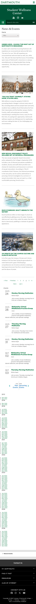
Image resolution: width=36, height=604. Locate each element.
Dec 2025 (4, 527)
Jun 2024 (4, 500)
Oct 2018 (4, 412)
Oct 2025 (4, 524)
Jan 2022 (4, 458)
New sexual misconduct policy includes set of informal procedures (18, 154)
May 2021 (4, 444)
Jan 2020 (4, 431)
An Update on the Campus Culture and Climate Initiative (18, 254)
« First (6, 280)
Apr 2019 (4, 422)
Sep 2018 (4, 411)
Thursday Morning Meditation (19, 325)
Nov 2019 (4, 427)
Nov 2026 (4, 544)
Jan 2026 (4, 531)
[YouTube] (13, 18)
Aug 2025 (4, 521)
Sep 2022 (4, 468)
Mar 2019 (4, 420)
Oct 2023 (4, 487)
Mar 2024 (4, 496)
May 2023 (4, 481)
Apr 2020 (4, 435)
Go (34, 22)
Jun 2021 (4, 445)
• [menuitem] (13, 600)
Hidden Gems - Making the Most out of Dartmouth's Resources (18, 45)
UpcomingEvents (23, 385)
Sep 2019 (4, 424)
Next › (15, 284)
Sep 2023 (4, 486)
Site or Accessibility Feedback (17, 601)
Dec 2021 (4, 453)
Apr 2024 (4, 497)
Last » (21, 284)
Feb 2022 (4, 459)
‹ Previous (12, 280)
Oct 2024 (4, 505)
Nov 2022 (4, 471)
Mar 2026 (4, 534)
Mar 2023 (4, 478)
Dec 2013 (4, 399)
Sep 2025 (4, 523)
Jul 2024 (4, 501)
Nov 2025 (4, 525)
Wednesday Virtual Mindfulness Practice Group (22, 307)
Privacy (10, 600)
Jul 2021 (4, 447)
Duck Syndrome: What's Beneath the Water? (17, 211)
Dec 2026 (4, 546)
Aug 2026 (4, 540)
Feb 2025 (4, 514)
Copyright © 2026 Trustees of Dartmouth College (17, 598)
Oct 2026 (4, 543)
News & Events (8, 553)
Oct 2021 (4, 451)
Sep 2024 (4, 504)
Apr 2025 (4, 516)
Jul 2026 (4, 539)
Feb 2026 (4, 533)
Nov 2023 (4, 489)
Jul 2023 (4, 483)
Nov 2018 (4, 413)
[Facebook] (12, 593)
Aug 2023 (4, 485)
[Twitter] (20, 593)
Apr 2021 (4, 443)
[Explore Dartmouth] (34, 2)
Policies (17, 600)
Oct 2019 (4, 426)
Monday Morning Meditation (22, 293)
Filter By (4, 32)
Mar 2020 (4, 434)
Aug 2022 (4, 467)
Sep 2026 (4, 542)
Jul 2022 (4, 466)
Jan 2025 (4, 512)
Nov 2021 (4, 452)
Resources (6, 578)
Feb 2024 (4, 494)
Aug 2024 (4, 502)
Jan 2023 (4, 475)
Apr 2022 (4, 462)
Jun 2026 (4, 538)
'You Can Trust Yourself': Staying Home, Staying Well (16, 97)
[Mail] (22, 18)
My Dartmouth (8, 569)
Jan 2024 (4, 493)
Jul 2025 (4, 520)
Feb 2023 (4, 477)
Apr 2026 (4, 535)
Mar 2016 (4, 403)
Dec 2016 (4, 405)
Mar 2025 (4, 515)
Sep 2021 (4, 449)
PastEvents (15, 385)
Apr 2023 (4, 479)
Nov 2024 (4, 506)
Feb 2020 (4, 433)
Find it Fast (7, 574)
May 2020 (5, 437)
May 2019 (4, 423)
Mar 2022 (4, 460)
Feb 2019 (4, 419)
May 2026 (5, 536)
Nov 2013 (4, 397)
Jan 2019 (4, 418)
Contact (23, 600)
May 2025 (4, 517)
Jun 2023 (4, 482)
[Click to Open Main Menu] (3, 22)
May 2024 (5, 498)
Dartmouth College (10, 2)
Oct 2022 (4, 470)
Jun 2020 (4, 438)
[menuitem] (13, 18)
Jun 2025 (4, 519)
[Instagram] (18, 18)
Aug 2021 (4, 448)
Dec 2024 (4, 508)
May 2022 (4, 463)
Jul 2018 (4, 409)
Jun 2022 (4, 464)
